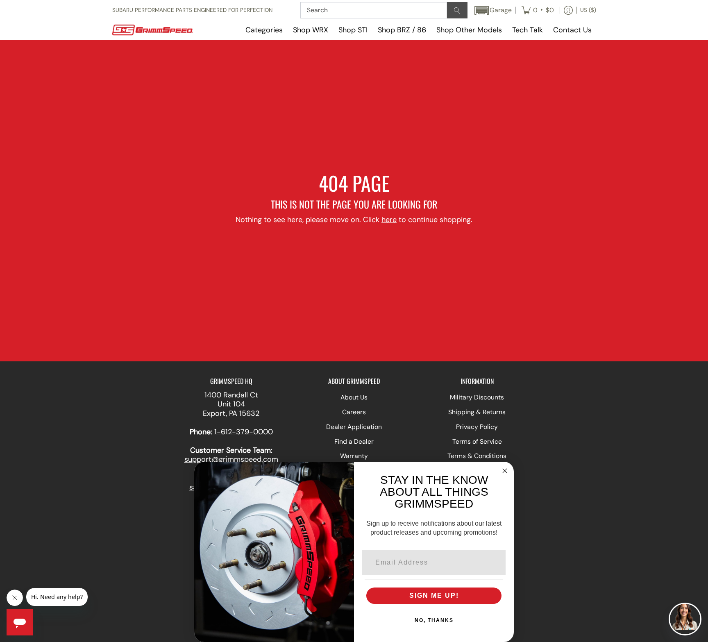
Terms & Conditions (476, 455)
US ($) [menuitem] (588, 10)
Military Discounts (477, 397)
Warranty (354, 455)
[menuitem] (537, 10)
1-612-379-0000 (243, 432)
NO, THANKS (434, 620)
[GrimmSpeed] (163, 30)
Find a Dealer (354, 441)
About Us (354, 397)
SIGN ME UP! (434, 595)
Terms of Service (477, 441)
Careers (354, 412)
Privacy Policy (477, 426)
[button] (492, 10)
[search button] (457, 10)
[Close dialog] (505, 471)
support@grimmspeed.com (231, 459)
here (389, 220)
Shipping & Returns (477, 412)
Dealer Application (354, 426)
